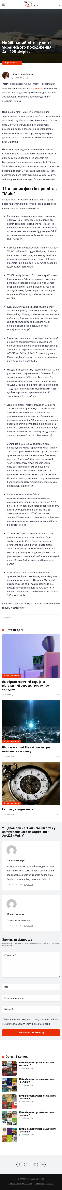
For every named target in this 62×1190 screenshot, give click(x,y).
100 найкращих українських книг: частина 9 (37, 1080)
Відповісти (28, 885)
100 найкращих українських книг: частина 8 (37, 1097)
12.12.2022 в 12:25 (14, 885)
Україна (8, 618)
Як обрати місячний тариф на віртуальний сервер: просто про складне (25, 685)
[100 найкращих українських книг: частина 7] (9, 1124)
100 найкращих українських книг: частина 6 (37, 1130)
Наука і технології (12, 63)
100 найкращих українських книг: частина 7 (37, 1113)
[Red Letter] (31, 4)
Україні (39, 88)
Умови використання (44, 1184)
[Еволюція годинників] (31, 783)
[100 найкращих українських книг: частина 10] (9, 1074)
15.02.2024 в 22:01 (14, 926)
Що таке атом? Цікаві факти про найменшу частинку (26, 749)
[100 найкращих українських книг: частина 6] (9, 1141)
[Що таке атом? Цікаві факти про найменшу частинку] (31, 721)
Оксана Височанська (22, 74)
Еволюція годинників (17, 809)
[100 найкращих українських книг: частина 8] (9, 1108)
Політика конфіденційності (20, 1184)
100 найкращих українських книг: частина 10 (37, 1064)
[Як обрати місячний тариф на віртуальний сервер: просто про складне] (31, 656)
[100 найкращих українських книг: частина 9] (9, 1091)
